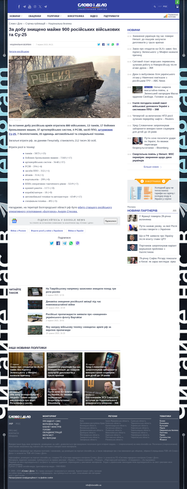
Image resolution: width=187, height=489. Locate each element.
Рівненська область (114, 440)
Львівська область (113, 430)
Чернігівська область (140, 437)
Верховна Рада (51, 424)
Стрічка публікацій (35, 23)
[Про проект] (177, 2)
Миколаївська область (115, 433)
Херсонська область (140, 428)
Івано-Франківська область (117, 421)
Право (162, 435)
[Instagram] (35, 6)
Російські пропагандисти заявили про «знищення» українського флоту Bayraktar (76, 317)
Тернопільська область (141, 423)
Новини (15, 16)
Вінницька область (88, 425)
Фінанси (163, 440)
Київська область (113, 423)
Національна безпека (60, 23)
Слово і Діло (15, 23)
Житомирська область (89, 435)
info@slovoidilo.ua (93, 485)
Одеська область (113, 435)
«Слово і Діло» (28, 471)
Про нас (13, 430)
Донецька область (88, 433)
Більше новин (151, 167)
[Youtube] (29, 6)
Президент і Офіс (52, 421)
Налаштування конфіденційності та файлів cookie (31, 478)
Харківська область (139, 425)
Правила (13, 436)
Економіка (164, 423)
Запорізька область (88, 440)
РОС (165, 6)
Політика (163, 433)
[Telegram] (24, 6)
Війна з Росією (18, 231)
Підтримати (111, 16)
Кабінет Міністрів (52, 427)
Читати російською (19, 51)
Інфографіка (76, 16)
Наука (162, 428)
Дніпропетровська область (91, 430)
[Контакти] (177, 6)
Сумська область (138, 421)
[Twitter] (40, 6)
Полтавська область (114, 437)
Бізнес (162, 421)
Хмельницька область (140, 430)
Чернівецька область (140, 435)
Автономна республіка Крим (92, 423)
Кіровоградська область (116, 425)
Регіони (112, 416)
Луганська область (113, 428)
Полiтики (53, 16)
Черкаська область (139, 433)
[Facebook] (19, 6)
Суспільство (165, 437)
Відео (94, 16)
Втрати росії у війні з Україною (47, 231)
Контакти (14, 433)
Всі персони (49, 438)
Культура (164, 425)
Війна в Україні (75, 231)
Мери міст (48, 435)
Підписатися (110, 221)
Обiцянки (34, 16)
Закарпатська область (89, 437)
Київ (82, 421)
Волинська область (88, 428)
